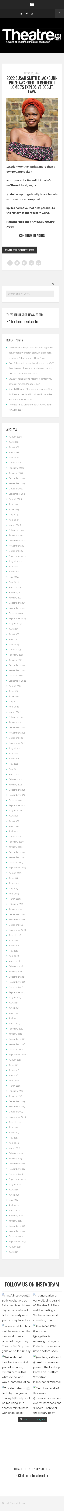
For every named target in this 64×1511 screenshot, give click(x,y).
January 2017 (15, 1034)
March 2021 (14, 774)
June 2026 (14, 447)
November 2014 (17, 1169)
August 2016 (15, 1059)
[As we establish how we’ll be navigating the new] (16, 1338)
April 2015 (14, 1143)
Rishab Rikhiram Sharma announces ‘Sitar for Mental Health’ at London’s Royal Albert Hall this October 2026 (31, 394)
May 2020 (14, 826)
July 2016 (13, 1065)
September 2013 (17, 1241)
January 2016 (15, 1096)
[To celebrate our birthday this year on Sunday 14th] (16, 1400)
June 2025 (14, 509)
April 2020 (14, 831)
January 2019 (15, 909)
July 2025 (13, 504)
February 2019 (16, 904)
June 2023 (14, 634)
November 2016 (17, 1044)
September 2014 (17, 1179)
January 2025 (15, 535)
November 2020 (17, 795)
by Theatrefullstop (26, 250)
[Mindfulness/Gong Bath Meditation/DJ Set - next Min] (16, 1307)
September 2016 (17, 1054)
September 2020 (17, 805)
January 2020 (16, 847)
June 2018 (14, 945)
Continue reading (32, 235)
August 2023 (15, 623)
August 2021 (15, 748)
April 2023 (14, 644)
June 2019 (14, 883)
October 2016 (16, 1049)
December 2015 (17, 1101)
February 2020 (16, 841)
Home (37, 73)
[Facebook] (26, 13)
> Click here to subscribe (22, 321)
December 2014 (17, 1163)
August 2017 (15, 997)
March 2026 (15, 462)
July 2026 (14, 442)
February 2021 (16, 779)
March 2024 (15, 587)
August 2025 (15, 499)
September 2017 (17, 992)
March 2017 (14, 1023)
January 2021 (15, 784)
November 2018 (17, 919)
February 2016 (16, 1091)
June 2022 (14, 696)
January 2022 (15, 722)
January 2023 (15, 660)
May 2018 (13, 950)
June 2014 (14, 1195)
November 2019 (17, 857)
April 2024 (14, 582)
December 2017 (17, 977)
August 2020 (15, 810)
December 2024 (17, 540)
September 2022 (17, 681)
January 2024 (16, 597)
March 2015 (14, 1148)
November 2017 (17, 982)
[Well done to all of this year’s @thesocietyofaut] (47, 1400)
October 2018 (16, 925)
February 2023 (16, 654)
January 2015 (15, 1158)
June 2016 (14, 1070)
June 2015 (14, 1132)
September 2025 (17, 494)
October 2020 (16, 800)
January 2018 (15, 971)
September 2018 (17, 930)
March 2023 (15, 649)
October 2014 (16, 1174)
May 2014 (13, 1200)
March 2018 (15, 961)
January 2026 (16, 473)
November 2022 (17, 670)
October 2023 (16, 613)
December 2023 (17, 603)
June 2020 (14, 821)
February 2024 (16, 592)
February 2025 (16, 530)
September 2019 (17, 867)
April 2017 (14, 1018)
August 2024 (15, 561)
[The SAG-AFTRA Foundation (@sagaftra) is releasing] (47, 1338)
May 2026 (14, 452)
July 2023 (13, 629)
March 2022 (15, 712)
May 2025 (13, 514)
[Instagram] (32, 13)
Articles (28, 73)
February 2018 (16, 966)
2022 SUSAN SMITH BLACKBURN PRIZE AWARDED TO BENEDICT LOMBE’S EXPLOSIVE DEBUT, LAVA (32, 85)
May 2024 (14, 577)
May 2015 (13, 1137)
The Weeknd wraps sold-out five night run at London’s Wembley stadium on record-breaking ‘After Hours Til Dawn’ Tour (31, 352)
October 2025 (16, 488)
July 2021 (13, 753)
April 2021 (14, 769)
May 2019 (13, 888)
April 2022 (14, 706)
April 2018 (14, 956)
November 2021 (17, 732)
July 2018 (13, 940)
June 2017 (14, 1008)
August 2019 (15, 873)
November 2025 (17, 483)
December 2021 (17, 727)
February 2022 (16, 717)
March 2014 (15, 1210)
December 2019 (17, 852)
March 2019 (15, 899)
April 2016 (14, 1080)
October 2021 (16, 738)
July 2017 (13, 1002)
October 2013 (16, 1236)
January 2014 (15, 1221)
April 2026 (14, 457)
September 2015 (17, 1117)
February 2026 (16, 468)
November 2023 (17, 608)
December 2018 (17, 914)
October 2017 (16, 987)
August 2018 (15, 935)
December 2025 (17, 478)
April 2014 (14, 1205)
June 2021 (14, 758)
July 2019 (13, 878)
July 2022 (13, 691)
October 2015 (16, 1111)
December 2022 (17, 665)
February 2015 (16, 1153)
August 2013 (15, 1246)
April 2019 (14, 893)
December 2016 (17, 1039)
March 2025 (15, 525)
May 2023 (13, 639)
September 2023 (17, 618)
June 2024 (14, 571)
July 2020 (13, 815)
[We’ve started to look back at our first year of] (16, 1369)
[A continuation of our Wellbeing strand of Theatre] (47, 1307)
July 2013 (13, 1252)
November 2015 (17, 1106)
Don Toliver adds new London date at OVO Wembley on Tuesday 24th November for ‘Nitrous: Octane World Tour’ (31, 368)
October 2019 (16, 862)
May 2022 (13, 701)
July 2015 (13, 1127)
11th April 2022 (11, 250)
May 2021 (13, 763)
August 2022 (15, 686)
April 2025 (14, 520)
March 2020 (15, 836)
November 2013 (17, 1231)
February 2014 (16, 1215)
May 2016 (13, 1075)
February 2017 (16, 1028)
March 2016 (15, 1086)
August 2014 (15, 1184)
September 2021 (17, 743)
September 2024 (17, 556)
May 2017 (13, 1013)
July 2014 (13, 1189)
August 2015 (15, 1122)
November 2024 (17, 545)
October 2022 (16, 675)
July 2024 (13, 566)
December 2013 (17, 1226)
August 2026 (15, 436)
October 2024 (16, 551)
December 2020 (17, 790)
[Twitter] (21, 13)
